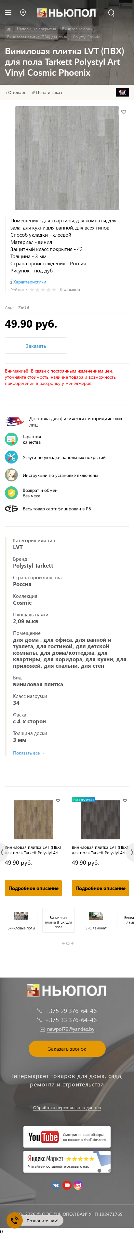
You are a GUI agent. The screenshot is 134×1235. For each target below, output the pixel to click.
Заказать (36, 345)
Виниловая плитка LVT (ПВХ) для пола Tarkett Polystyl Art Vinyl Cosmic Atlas (33, 849)
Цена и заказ (49, 92)
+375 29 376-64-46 (71, 1010)
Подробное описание (33, 888)
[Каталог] (9, 29)
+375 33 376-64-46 (71, 1020)
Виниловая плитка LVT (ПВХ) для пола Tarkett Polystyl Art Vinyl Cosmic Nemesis (100, 849)
